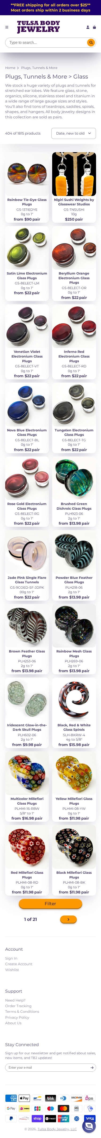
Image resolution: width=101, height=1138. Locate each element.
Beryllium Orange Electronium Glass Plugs (74, 263)
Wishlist (12, 970)
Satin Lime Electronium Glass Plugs (27, 263)
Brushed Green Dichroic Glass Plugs (74, 491)
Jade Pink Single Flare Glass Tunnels (27, 565)
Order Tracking (18, 1006)
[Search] (91, 43)
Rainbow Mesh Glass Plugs (74, 639)
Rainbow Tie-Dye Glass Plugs (27, 187)
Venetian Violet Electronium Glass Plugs (27, 341)
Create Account (18, 964)
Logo (38, 27)
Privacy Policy (17, 1017)
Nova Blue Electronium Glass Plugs (27, 418)
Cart (94, 27)
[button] (89, 1126)
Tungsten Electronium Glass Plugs (74, 418)
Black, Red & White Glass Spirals (74, 713)
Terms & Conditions (22, 1011)
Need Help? (15, 1000)
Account (87, 27)
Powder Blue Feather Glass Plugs (74, 565)
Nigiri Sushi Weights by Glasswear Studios (74, 187)
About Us (13, 1023)
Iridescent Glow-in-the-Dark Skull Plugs (27, 713)
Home (10, 68)
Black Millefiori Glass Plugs (74, 860)
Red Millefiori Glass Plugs (27, 860)
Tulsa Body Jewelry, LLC (57, 1129)
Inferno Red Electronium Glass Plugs (74, 341)
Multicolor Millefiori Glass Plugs (27, 786)
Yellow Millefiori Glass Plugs (74, 786)
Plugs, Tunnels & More (39, 68)
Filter (50, 903)
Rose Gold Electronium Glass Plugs (27, 491)
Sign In (11, 958)
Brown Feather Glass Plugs (27, 639)
